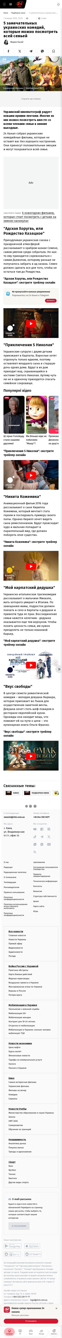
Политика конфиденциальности (14, 898)
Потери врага (15, 995)
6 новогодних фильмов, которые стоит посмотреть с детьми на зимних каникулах (29, 217)
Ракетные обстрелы (18, 970)
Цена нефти (14, 1047)
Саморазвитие (16, 1125)
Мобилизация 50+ (17, 1013)
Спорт (12, 1162)
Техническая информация (45, 881)
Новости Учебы (17, 1108)
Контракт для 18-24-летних (22, 1021)
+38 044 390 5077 (41, 817)
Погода (12, 956)
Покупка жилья (16, 1147)
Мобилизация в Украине (23, 1005)
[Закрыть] (56, 1308)
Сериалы (13, 1098)
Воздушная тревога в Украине (24, 982)
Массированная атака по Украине (25, 986)
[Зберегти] (53, 51)
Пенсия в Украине (17, 1068)
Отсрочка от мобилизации (22, 1025)
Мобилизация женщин (20, 1017)
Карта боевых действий (20, 974)
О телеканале (10, 877)
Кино (6, 13)
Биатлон (13, 1178)
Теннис (12, 1174)
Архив (36, 901)
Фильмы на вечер (17, 1090)
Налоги (12, 1064)
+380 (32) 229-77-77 (21, 1297)
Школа (12, 1117)
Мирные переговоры (19, 978)
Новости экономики (20, 1043)
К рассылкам (19, 1226)
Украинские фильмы (19, 1086)
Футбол (12, 1170)
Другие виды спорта (19, 1182)
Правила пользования (14, 892)
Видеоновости (16, 948)
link (35, 829)
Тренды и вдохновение (20, 1151)
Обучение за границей (20, 1129)
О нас (6, 862)
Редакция (8, 867)
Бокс (11, 1166)
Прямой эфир (15, 943)
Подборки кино (18, 13)
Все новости (16, 931)
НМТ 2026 (13, 1121)
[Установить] (31, 1315)
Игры (35, 911)
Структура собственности (45, 896)
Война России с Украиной (23, 966)
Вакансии (37, 891)
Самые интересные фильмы (22, 1082)
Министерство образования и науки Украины (31, 1113)
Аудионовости (16, 952)
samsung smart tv (33, 1254)
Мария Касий (16, 42)
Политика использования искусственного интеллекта (15, 906)
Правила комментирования (41, 875)
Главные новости (17, 935)
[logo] (19, 4)
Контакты (37, 886)
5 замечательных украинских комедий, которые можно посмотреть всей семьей (43, 13)
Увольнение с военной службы (24, 1009)
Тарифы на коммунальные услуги (25, 1060)
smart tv (12, 1254)
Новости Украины (17, 939)
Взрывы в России (17, 991)
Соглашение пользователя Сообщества (45, 868)
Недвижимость (17, 1139)
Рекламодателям (11, 887)
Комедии (13, 1094)
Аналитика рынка (17, 1143)
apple (33, 1246)
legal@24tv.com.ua (38, 1300)
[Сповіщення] (58, 4)
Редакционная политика (15, 872)
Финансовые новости (19, 1055)
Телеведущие (10, 882)
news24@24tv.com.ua (14, 817)
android (12, 1246)
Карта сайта (38, 906)
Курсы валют (15, 1051)
